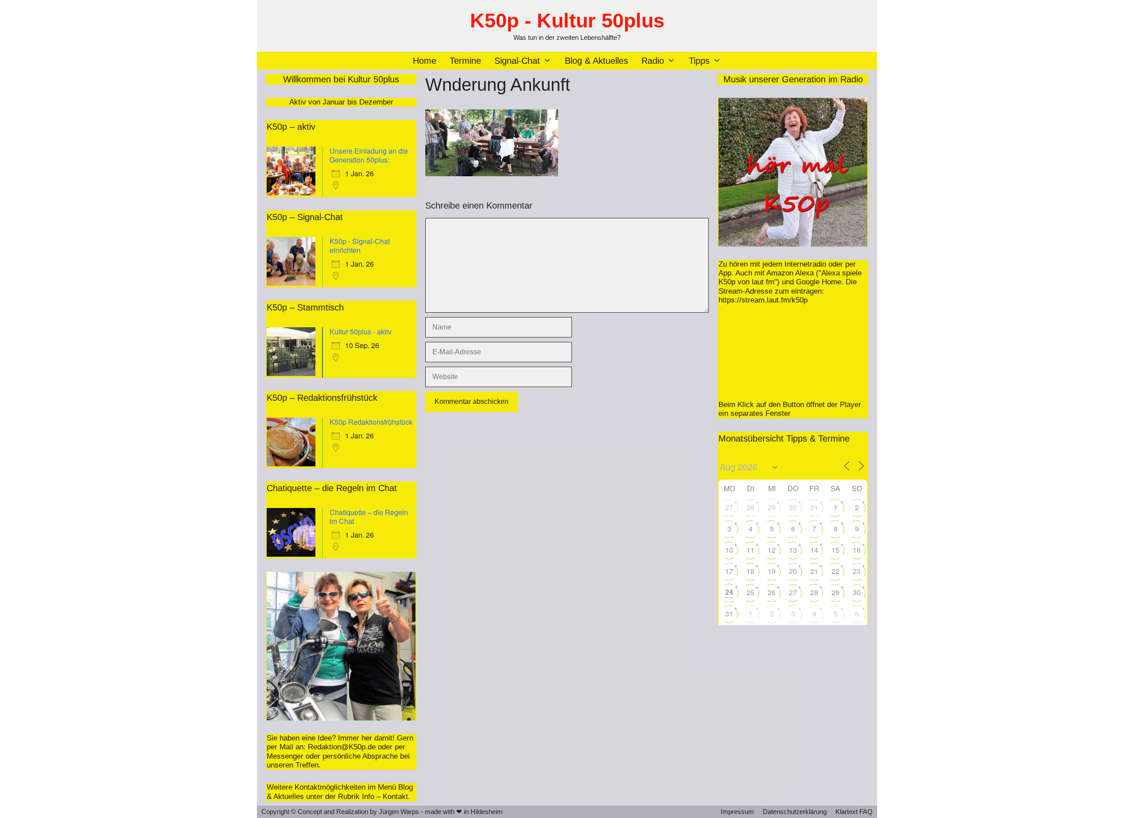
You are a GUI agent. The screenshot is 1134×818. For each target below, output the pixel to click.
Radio (652, 61)
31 (814, 507)
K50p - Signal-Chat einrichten (360, 245)
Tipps (699, 61)
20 (793, 571)
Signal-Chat (517, 61)
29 (772, 507)
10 (729, 550)
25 (750, 592)
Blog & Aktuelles (596, 61)
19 (772, 571)
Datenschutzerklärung (795, 811)
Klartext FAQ (854, 811)
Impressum (737, 811)
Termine (465, 61)
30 (793, 507)
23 (857, 571)
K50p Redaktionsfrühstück (371, 422)
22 (835, 571)
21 (814, 571)
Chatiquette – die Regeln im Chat (369, 516)
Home (424, 61)
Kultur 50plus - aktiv (361, 331)
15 (835, 550)
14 (814, 550)
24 (729, 592)
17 (729, 571)
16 (857, 550)
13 (793, 550)
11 (750, 550)
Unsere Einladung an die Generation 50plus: (369, 155)
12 (772, 550)
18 (750, 571)
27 (729, 507)
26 (772, 592)
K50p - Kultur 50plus (567, 20)
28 (750, 507)
